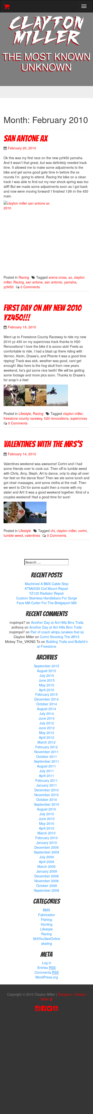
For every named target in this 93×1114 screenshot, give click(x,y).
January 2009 (46, 871)
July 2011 (46, 770)
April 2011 (46, 775)
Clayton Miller (46, 31)
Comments (47, 972)
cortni (82, 530)
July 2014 (46, 713)
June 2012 (47, 727)
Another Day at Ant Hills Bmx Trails (57, 622)
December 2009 (46, 847)
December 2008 (46, 876)
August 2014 (46, 708)
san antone (34, 282)
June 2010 (47, 818)
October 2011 (46, 756)
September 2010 (46, 804)
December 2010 (46, 790)
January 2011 (46, 785)
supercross (78, 418)
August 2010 (46, 809)
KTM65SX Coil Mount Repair (46, 588)
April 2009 (46, 861)
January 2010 (46, 842)
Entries (46, 967)
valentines (32, 535)
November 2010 (46, 794)
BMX (46, 910)
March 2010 (46, 833)
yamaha (70, 282)
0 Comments (30, 286)
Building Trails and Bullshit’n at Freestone (62, 644)
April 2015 (46, 689)
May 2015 (46, 685)
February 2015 (46, 694)
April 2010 (46, 828)
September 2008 (46, 890)
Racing (24, 277)
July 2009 (46, 856)
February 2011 (46, 780)
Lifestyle (25, 413)
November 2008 (46, 880)
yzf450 (9, 286)
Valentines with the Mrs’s (43, 444)
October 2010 (46, 799)
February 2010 (46, 837)
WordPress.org (46, 977)
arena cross (58, 277)
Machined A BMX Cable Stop (46, 583)
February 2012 (46, 746)
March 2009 (46, 866)
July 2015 (46, 675)
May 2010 (46, 823)
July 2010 (46, 813)
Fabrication (46, 914)
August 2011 (46, 766)
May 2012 (46, 732)
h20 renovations (56, 418)
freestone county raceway (23, 418)
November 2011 (46, 751)
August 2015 (46, 670)
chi (53, 530)
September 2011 (46, 761)
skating (46, 943)
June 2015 (47, 680)
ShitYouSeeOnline (46, 938)
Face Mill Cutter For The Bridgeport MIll (47, 602)
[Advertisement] (46, 1063)
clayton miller (73, 413)
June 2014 (47, 718)
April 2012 (46, 737)
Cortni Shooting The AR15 (59, 636)
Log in (46, 962)
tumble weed (13, 535)
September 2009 (46, 852)
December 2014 (46, 699)
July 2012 (46, 723)
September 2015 (46, 665)
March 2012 (46, 742)
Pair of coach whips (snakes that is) (57, 632)
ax (70, 277)
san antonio (53, 282)
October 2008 (46, 885)
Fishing (46, 919)
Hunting (46, 924)
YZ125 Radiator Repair (46, 593)
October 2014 (46, 703)
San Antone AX (25, 138)
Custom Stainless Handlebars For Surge (46, 598)
